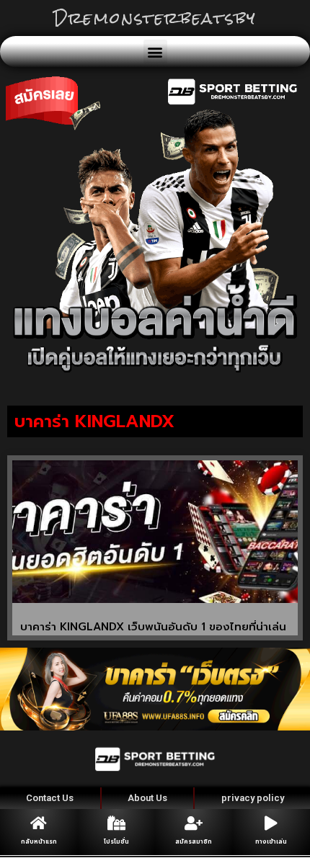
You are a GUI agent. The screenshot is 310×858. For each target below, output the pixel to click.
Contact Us (50, 797)
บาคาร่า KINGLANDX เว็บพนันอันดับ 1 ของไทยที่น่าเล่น (153, 627)
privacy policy (252, 797)
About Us (147, 797)
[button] (155, 51)
